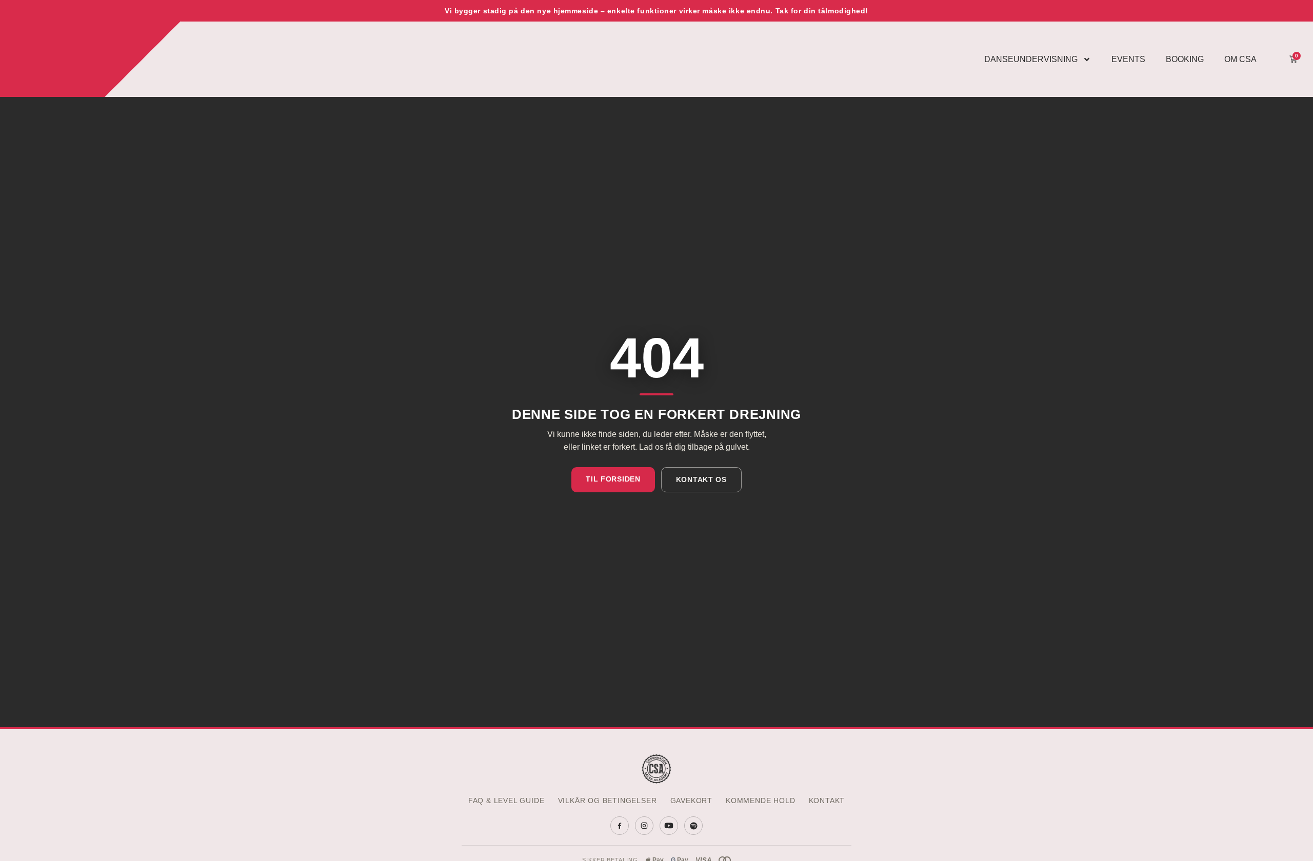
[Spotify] (693, 825)
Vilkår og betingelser (607, 801)
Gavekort (691, 801)
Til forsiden (613, 479)
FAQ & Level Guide (506, 801)
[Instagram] (644, 825)
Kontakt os (701, 479)
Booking (1185, 59)
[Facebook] (619, 825)
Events (1128, 59)
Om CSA (1240, 59)
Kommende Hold (760, 801)
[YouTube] (669, 825)
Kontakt (827, 801)
